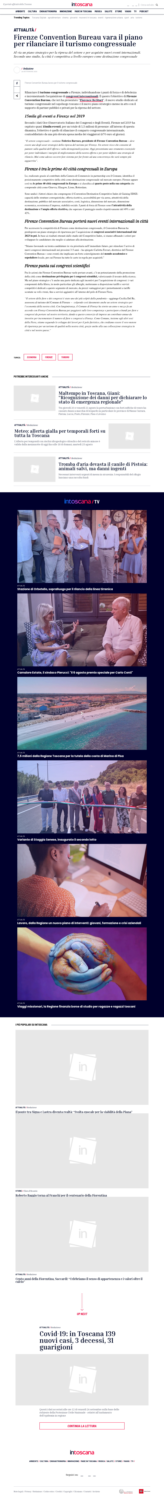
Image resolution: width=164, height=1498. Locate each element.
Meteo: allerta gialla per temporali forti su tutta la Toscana (59, 433)
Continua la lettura (82, 1426)
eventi (100, 17)
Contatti (87, 1492)
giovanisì (74, 17)
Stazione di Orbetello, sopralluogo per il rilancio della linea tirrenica (65, 589)
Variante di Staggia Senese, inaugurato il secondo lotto (56, 840)
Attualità (24, 29)
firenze (49, 357)
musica (98, 11)
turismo (139, 17)
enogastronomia (48, 11)
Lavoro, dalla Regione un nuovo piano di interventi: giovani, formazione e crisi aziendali (79, 923)
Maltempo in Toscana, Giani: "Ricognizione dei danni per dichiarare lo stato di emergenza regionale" (103, 397)
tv (135, 11)
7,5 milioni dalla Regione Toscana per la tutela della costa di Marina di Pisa (70, 756)
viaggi (128, 11)
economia (31, 357)
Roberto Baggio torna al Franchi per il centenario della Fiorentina (61, 1195)
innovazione (66, 11)
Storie (19, 1191)
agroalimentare (54, 17)
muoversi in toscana (87, 17)
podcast (144, 11)
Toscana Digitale (39, 17)
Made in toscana (83, 11)
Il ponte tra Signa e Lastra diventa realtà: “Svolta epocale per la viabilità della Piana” (74, 1112)
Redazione (28, 68)
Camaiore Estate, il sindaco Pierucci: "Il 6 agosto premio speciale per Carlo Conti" (75, 673)
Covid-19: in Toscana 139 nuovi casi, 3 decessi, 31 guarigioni (77, 1340)
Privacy (28, 1492)
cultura (32, 11)
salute (108, 11)
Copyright (68, 1492)
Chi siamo (78, 1492)
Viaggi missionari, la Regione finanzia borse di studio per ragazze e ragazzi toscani (76, 1007)
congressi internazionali (82, 96)
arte (132, 17)
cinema (65, 17)
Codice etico (49, 1492)
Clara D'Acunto (30, 1191)
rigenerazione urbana (114, 17)
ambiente (20, 11)
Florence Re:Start (91, 100)
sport (126, 17)
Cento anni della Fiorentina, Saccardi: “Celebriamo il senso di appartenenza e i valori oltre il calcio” (79, 1280)
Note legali (18, 1492)
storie (118, 11)
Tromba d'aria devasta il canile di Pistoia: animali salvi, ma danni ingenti (103, 466)
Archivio (96, 1492)
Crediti (59, 1492)
